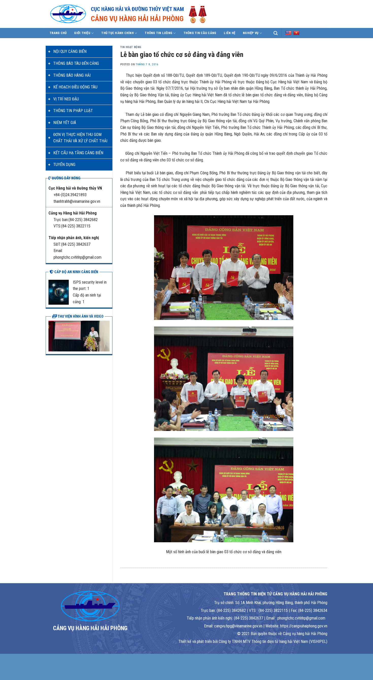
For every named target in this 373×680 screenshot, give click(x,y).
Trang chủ (57, 33)
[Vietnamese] (296, 32)
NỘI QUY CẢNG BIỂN (70, 51)
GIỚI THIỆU (82, 33)
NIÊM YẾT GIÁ (64, 122)
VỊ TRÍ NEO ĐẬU (66, 99)
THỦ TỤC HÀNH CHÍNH (117, 33)
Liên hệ (229, 33)
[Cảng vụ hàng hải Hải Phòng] (134, 14)
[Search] (275, 33)
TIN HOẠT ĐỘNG (130, 47)
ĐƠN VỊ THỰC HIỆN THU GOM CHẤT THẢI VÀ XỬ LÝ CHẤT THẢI (80, 138)
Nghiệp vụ (250, 33)
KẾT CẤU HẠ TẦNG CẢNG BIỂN (78, 152)
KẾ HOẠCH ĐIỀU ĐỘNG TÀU (75, 87)
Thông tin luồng (158, 33)
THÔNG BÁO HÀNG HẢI (72, 75)
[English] (288, 32)
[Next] (107, 335)
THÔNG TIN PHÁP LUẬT (73, 110)
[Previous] (51, 335)
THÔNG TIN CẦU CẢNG (199, 33)
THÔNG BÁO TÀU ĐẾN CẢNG (76, 63)
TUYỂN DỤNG (64, 164)
